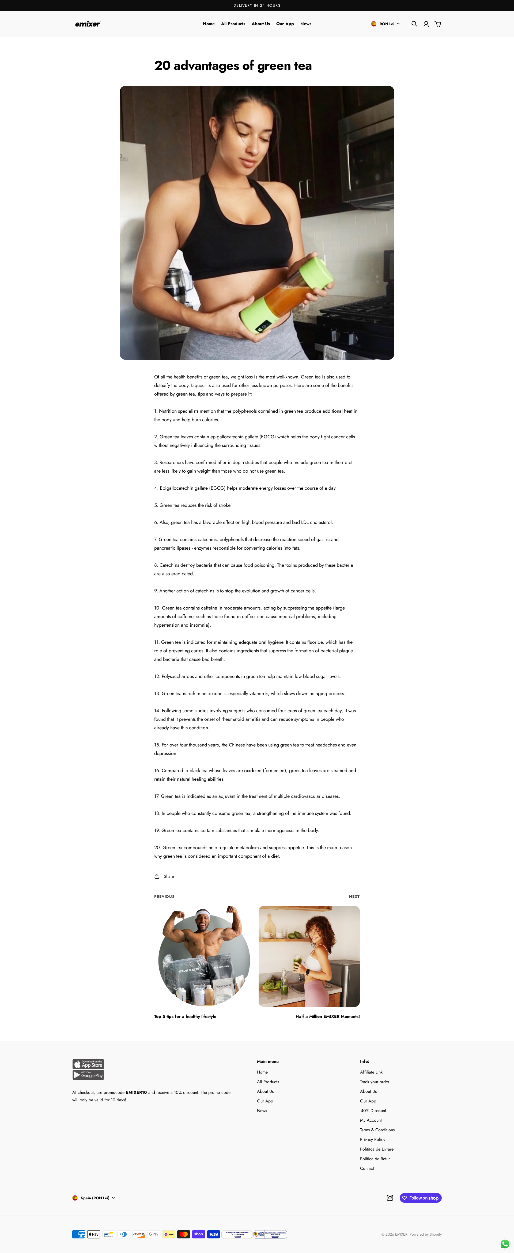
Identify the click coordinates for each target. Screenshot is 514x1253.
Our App (265, 1101)
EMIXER (401, 1234)
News (262, 1111)
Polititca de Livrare (377, 1149)
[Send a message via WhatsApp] (505, 1244)
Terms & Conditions (377, 1130)
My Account (371, 1120)
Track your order (374, 1082)
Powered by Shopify (426, 1234)
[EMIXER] (87, 24)
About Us (265, 1091)
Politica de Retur (375, 1159)
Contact (367, 1168)
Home (262, 1072)
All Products (268, 1082)
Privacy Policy (372, 1139)
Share (169, 876)
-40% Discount (373, 1111)
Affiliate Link (371, 1072)
